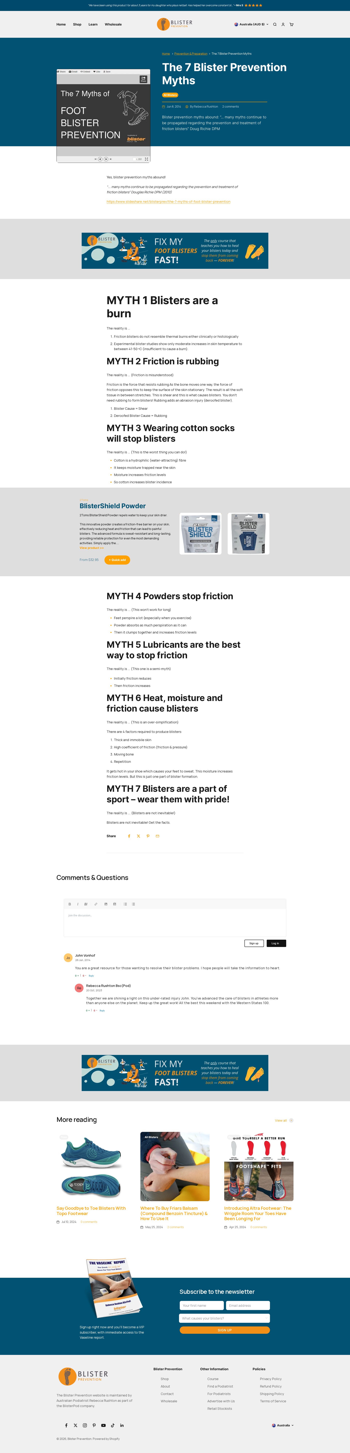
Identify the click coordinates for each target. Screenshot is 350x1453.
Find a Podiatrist (220, 1386)
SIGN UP (225, 1330)
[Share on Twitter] (138, 836)
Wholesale (113, 24)
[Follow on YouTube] (103, 1425)
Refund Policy (271, 1386)
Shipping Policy (272, 1394)
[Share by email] (157, 836)
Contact (167, 1394)
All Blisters (170, 94)
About (165, 1386)
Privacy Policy (271, 1379)
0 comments (89, 1222)
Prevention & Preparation (190, 54)
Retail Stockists (219, 1408)
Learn (93, 24)
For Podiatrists (219, 1394)
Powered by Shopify (106, 1439)
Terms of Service (273, 1401)
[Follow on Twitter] (75, 1425)
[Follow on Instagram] (84, 1425)
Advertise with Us (221, 1401)
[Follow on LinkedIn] (122, 1425)
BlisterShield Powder (113, 506)
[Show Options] (266, 1318)
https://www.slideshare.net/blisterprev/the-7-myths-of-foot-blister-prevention (168, 201)
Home (61, 24)
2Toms (84, 500)
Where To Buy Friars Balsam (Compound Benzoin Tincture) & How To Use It (174, 1213)
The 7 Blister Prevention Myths (231, 54)
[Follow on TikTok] (112, 1425)
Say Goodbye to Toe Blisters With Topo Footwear (91, 1210)
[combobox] (223, 1318)
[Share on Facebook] (129, 836)
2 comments (230, 106)
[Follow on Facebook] (66, 1425)
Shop (77, 24)
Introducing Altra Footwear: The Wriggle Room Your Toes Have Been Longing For (257, 1213)
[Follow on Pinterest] (94, 1425)
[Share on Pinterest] (148, 836)
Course (213, 1379)
